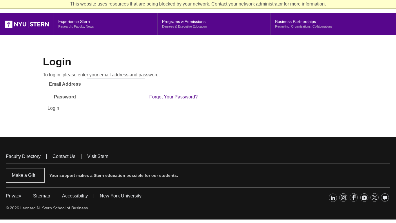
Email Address (65, 84)
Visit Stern (97, 156)
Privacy (13, 195)
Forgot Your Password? (173, 96)
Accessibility (75, 195)
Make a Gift (23, 175)
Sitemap (41, 195)
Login (53, 108)
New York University (120, 195)
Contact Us (63, 156)
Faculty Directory (23, 156)
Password (65, 96)
